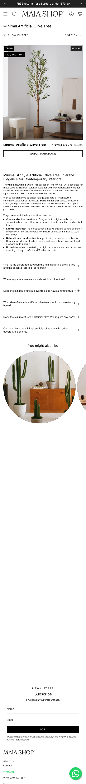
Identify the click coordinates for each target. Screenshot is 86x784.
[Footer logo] (19, 752)
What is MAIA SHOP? (14, 777)
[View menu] (5, 14)
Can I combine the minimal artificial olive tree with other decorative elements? (35, 330)
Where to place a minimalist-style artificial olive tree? (34, 279)
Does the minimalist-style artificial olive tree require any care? (39, 316)
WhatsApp (8, 771)
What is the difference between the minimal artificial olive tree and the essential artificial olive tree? (39, 266)
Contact (7, 765)
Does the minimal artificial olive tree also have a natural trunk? (39, 290)
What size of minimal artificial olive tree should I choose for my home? (39, 304)
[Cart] (80, 14)
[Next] (81, 4)
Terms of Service (15, 739)
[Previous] (5, 4)
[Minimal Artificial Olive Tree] (43, 92)
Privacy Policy (65, 736)
